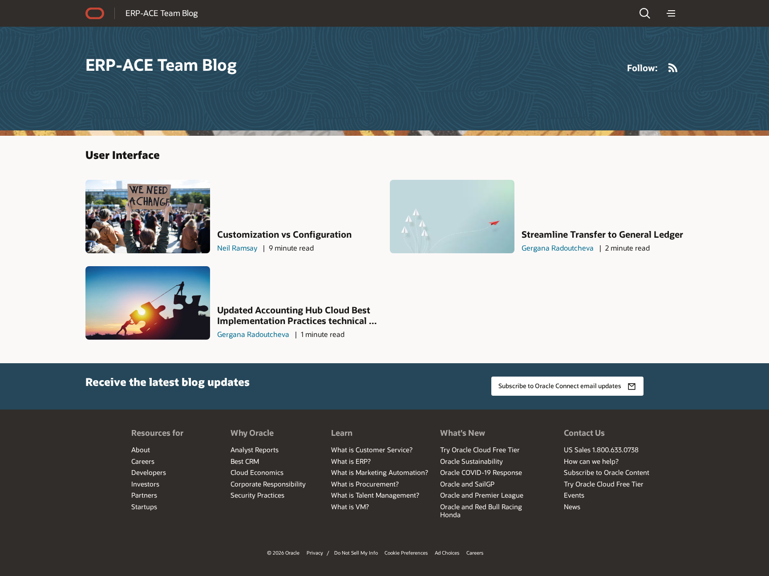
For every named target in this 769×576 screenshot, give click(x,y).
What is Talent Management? (375, 495)
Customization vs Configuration (284, 234)
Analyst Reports (255, 449)
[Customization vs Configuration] (147, 216)
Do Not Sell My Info (356, 552)
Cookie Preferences (406, 552)
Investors (145, 483)
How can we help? (591, 461)
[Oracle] (94, 13)
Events (574, 495)
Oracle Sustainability (471, 461)
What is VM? (350, 506)
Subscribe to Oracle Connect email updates (559, 385)
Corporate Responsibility (268, 483)
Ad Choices (447, 552)
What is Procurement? (365, 483)
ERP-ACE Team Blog (161, 13)
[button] (645, 13)
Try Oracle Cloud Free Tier (480, 449)
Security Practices (257, 495)
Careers (142, 461)
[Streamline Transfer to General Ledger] (452, 216)
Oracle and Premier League (481, 495)
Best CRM (245, 461)
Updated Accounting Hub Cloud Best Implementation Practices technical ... (297, 315)
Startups (144, 506)
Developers (148, 472)
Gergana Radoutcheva (558, 247)
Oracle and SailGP (467, 483)
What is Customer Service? (372, 449)
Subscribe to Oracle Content (606, 472)
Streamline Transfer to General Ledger (602, 234)
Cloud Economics (257, 472)
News (572, 506)
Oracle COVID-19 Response (481, 472)
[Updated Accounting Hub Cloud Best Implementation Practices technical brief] (147, 303)
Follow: (642, 67)
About (140, 449)
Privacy (315, 552)
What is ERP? (351, 461)
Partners (144, 495)
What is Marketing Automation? (379, 472)
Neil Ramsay (237, 247)
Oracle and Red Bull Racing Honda (481, 510)
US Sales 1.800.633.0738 (601, 449)
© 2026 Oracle (283, 552)
